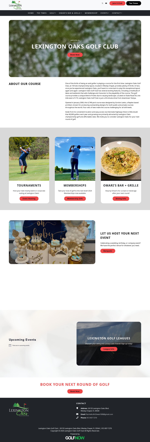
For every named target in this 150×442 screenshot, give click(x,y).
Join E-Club (117, 3)
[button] (52, 13)
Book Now (75, 55)
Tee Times (133, 3)
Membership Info (75, 199)
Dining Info (121, 199)
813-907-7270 (92, 418)
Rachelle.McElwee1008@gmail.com (99, 414)
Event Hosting (29, 199)
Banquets (107, 251)
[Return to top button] (146, 394)
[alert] (41, 345)
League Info (108, 349)
